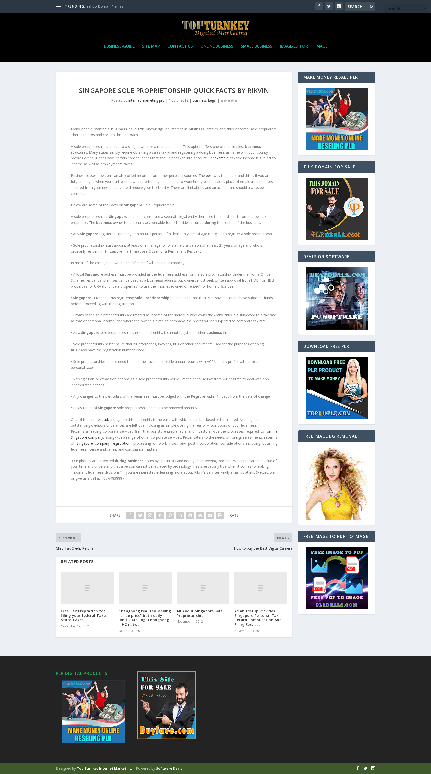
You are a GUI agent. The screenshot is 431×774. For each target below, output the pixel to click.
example (221, 158)
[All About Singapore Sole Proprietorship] (203, 588)
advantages (113, 419)
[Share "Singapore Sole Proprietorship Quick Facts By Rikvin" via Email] (210, 515)
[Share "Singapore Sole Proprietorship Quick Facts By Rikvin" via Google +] (150, 515)
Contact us (180, 46)
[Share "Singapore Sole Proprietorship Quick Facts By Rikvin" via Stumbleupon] (200, 515)
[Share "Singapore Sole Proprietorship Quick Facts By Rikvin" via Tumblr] (160, 515)
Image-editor (294, 46)
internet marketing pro (146, 100)
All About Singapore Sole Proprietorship (199, 613)
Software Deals (169, 768)
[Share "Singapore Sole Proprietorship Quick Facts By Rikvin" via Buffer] (190, 515)
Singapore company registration (103, 443)
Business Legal (204, 100)
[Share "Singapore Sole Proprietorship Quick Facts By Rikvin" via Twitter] (140, 515)
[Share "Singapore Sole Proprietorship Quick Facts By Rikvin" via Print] (220, 515)
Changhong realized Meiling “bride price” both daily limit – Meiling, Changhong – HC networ (145, 618)
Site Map (151, 46)
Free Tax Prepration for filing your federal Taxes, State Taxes (84, 615)
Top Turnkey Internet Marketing (104, 768)
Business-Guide (119, 46)
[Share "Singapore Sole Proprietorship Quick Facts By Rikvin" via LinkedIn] (180, 515)
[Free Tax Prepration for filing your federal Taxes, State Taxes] (87, 588)
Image (321, 46)
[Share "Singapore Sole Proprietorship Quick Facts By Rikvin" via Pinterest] (170, 515)
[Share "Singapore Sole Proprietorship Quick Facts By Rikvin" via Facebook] (130, 515)
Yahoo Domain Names (104, 6)
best (209, 175)
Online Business (216, 46)
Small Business (256, 46)
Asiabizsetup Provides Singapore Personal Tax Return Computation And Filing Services (258, 618)
